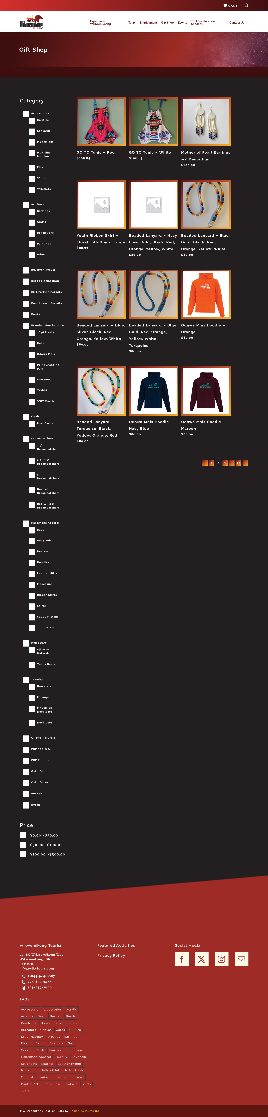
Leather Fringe (69, 1063)
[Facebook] (182, 959)
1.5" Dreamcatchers (48, 447)
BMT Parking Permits (46, 292)
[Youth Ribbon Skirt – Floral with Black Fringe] (101, 204)
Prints (41, 254)
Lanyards (44, 130)
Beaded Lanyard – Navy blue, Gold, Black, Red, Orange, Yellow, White (153, 242)
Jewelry (37, 679)
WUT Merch (45, 401)
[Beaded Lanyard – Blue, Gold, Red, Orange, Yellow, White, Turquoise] (153, 294)
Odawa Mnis (46, 354)
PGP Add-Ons (41, 748)
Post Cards (45, 423)
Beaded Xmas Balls (45, 280)
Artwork (27, 1016)
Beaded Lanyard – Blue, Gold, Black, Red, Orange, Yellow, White (205, 242)
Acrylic (71, 1009)
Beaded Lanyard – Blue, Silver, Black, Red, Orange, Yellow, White (101, 332)
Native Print (50, 1070)
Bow (58, 1023)
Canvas (46, 1030)
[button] (246, 5)
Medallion (29, 1070)
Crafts (41, 221)
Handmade (73, 1050)
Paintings (44, 243)
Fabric (41, 1043)
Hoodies (43, 562)
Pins (40, 167)
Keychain (79, 1057)
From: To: (44, 835)
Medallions (45, 141)
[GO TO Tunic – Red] (101, 121)
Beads (71, 1016)
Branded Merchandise (47, 325)
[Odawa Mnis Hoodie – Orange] (206, 294)
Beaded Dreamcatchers (48, 491)
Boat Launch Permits (46, 303)
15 (238, 463)
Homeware (39, 642)
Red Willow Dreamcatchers (48, 505)
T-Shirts (43, 390)
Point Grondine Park (48, 366)
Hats (40, 343)
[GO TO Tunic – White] (153, 121)
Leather (47, 1063)
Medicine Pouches (44, 154)
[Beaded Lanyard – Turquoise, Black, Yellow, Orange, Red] (101, 391)
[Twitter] (202, 959)
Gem (71, 1043)
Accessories (40, 113)
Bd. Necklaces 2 (43, 269)
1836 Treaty (45, 332)
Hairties (43, 119)
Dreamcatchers (42, 438)
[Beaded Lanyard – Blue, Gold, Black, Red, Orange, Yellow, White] (206, 204)
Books (35, 314)
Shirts (41, 605)
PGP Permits (40, 760)
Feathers (57, 1043)
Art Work (37, 204)
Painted (43, 1077)
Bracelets (44, 686)
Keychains (29, 1063)
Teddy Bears (46, 664)
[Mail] (241, 959)
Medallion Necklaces (45, 709)
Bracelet (72, 1023)
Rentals (37, 793)
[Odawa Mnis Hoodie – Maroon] (206, 391)
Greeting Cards (33, 1050)
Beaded (56, 1016)
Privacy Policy (111, 955)
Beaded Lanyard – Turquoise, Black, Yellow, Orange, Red (97, 429)
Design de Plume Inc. (85, 1110)
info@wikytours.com (37, 968)
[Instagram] (221, 959)
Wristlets (44, 188)
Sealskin (71, 1084)
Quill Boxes (39, 782)
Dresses (43, 551)
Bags (40, 529)
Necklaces (45, 722)
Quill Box (38, 771)
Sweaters (44, 379)
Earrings (43, 697)
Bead (42, 1016)
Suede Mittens (48, 616)
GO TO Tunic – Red (96, 152)
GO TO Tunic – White (150, 152)
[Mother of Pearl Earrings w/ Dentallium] (206, 121)
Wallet (42, 178)
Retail (35, 804)
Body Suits (45, 540)
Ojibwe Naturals (43, 737)
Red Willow (51, 1084)
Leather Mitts (47, 573)
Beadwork (29, 1023)
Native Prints (74, 1070)
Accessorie (30, 1009)
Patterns (77, 1077)
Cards (35, 416)
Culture (75, 1030)
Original (27, 1077)
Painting (60, 1077)
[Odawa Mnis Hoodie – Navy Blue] (153, 391)
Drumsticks (45, 232)
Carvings (43, 211)
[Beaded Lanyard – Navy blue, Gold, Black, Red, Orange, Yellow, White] (153, 204)
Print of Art (29, 1084)
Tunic (25, 1090)
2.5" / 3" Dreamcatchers (48, 461)
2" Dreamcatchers (48, 476)
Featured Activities (116, 945)
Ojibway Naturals (43, 651)
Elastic (26, 1043)
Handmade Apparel (45, 522)
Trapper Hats (46, 627)
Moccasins (45, 584)
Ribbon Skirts (47, 594)
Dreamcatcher (32, 1036)
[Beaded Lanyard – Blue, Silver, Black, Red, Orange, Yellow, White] (101, 294)
